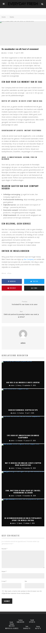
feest (4, 273)
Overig (38, 626)
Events (11, 53)
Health (32, 620)
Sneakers (20, 622)
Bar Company (29, 259)
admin (5, 53)
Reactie (4, 549)
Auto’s (38, 628)
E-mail (4, 581)
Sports (32, 622)
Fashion (21, 620)
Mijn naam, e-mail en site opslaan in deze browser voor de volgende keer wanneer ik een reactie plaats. (22, 592)
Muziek (12, 626)
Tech (26, 626)
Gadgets (26, 628)
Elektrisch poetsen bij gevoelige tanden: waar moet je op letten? (21, 314)
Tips (9, 273)
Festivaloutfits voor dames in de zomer (25, 303)
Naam (4, 571)
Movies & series (11, 628)
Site (26, 581)
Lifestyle (12, 624)
